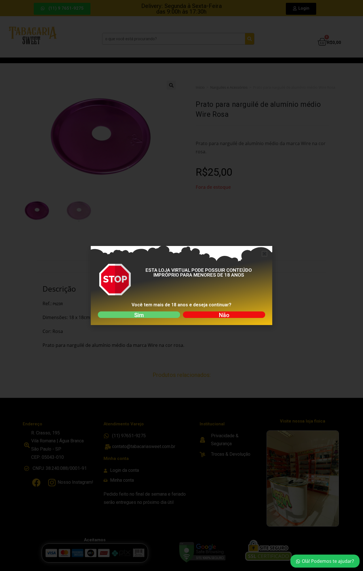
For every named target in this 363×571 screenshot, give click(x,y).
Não (224, 315)
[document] (181, 285)
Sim (139, 315)
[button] (264, 254)
